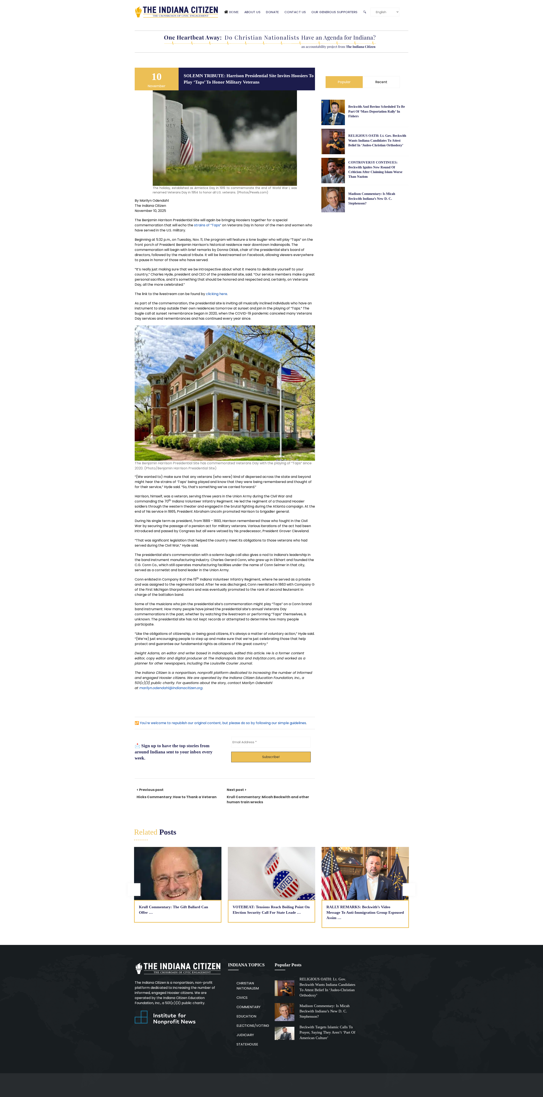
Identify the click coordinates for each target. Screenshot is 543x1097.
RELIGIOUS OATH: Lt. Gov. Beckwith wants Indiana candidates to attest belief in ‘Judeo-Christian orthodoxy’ (377, 140)
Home (234, 12)
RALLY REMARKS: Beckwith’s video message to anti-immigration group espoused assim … (365, 912)
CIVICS (242, 997)
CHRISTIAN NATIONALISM (248, 986)
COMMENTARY (248, 1007)
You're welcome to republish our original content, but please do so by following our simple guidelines (223, 723)
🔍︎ (364, 12)
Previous (134, 889)
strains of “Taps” (207, 225)
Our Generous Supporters (334, 12)
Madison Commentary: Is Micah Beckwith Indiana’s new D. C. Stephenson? (371, 198)
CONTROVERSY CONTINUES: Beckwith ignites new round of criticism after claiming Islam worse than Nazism (375, 169)
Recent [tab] (381, 82)
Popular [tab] (344, 82)
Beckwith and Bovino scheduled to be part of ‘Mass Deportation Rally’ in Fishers (376, 111)
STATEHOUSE (247, 1044)
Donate (272, 12)
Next (409, 889)
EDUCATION (246, 1016)
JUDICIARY (245, 1035)
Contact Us (295, 12)
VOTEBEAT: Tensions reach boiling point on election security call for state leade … (271, 909)
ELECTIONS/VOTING (253, 1025)
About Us (252, 12)
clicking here (216, 293)
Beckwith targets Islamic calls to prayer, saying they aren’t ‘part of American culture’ (327, 1032)
